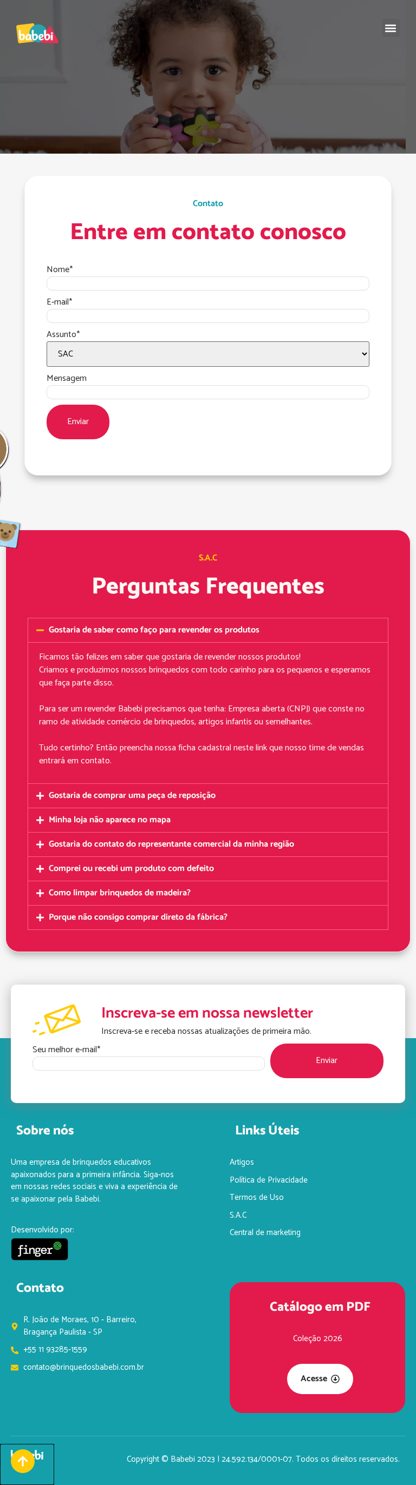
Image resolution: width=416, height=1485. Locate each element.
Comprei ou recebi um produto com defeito (131, 868)
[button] (391, 28)
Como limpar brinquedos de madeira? (120, 893)
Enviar (78, 421)
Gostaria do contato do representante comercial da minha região (171, 844)
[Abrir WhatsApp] (389, 1457)
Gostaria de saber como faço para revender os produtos (154, 630)
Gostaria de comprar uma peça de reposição (132, 795)
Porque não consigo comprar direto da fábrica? (138, 917)
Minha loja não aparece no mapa (110, 820)
